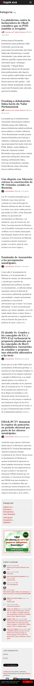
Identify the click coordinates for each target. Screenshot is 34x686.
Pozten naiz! (11, 601)
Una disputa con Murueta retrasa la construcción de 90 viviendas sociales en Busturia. (16, 183)
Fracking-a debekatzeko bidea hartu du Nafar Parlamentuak (15, 104)
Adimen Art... (8, 507)
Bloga (5, 658)
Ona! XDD (10, 574)
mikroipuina (7, 518)
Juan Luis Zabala (12, 609)
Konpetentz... (8, 520)
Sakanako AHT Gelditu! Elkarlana (15, 32)
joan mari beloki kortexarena (16, 576)
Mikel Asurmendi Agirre (14, 598)
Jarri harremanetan (10, 650)
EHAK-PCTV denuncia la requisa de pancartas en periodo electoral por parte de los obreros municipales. (15, 427)
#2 (17, 572)
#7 (17, 604)
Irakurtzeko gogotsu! (13, 606)
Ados (28, 681)
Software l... (8, 509)
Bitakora (28, 673)
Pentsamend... (9, 512)
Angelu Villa (11, 619)
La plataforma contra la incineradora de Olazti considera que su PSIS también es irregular (15, 24)
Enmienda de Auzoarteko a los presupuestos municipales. (16, 260)
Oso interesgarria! (12, 584)
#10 (29, 629)
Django (5, 673)
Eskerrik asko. (11, 580)
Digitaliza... (7, 522)
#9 (25, 619)
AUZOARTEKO (9, 191)
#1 (18, 566)
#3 (14, 578)
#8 (30, 609)
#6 (10, 600)
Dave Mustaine (9, 514)
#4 (17, 583)
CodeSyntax (7, 671)
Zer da (5, 654)
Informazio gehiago (5, 684)
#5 (13, 590)
